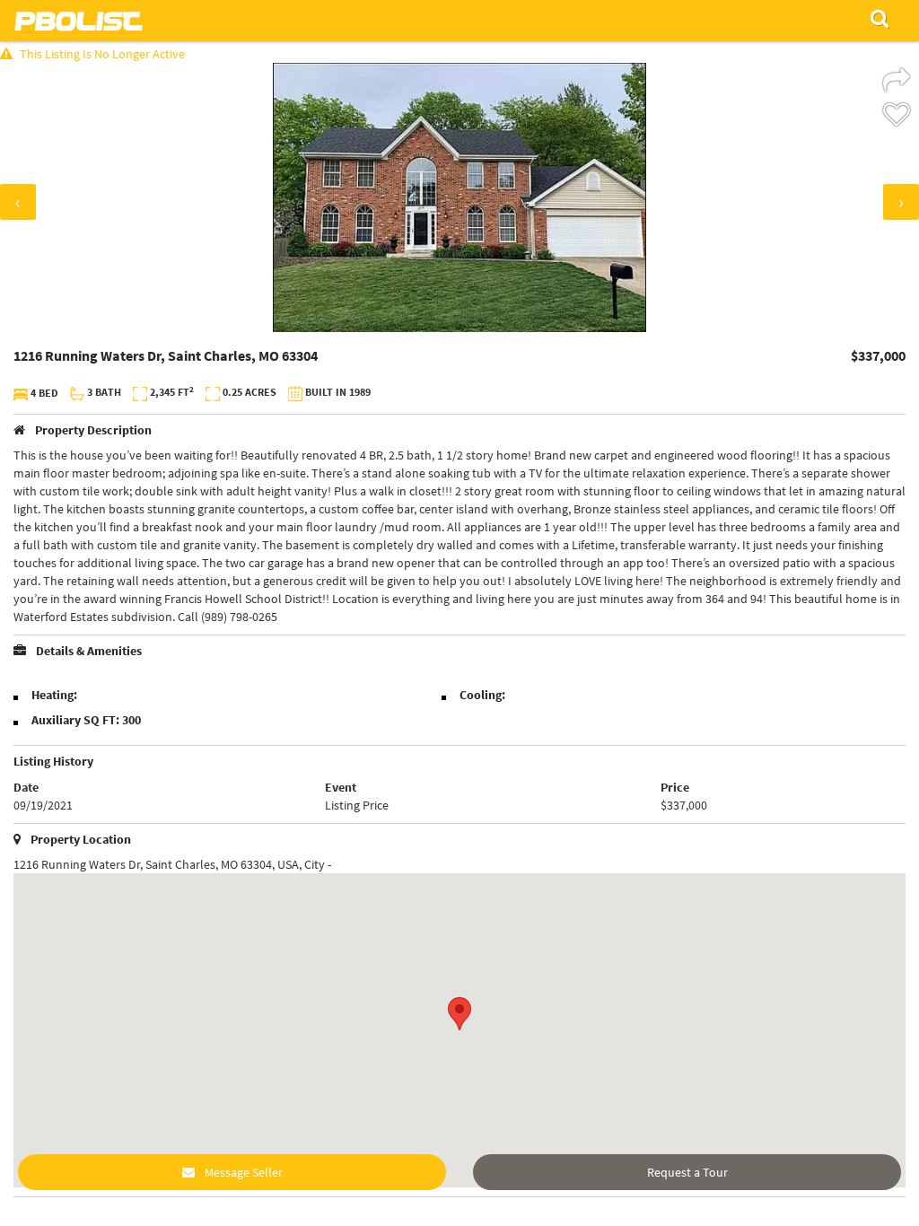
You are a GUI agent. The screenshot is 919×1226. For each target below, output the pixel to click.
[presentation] (18, 202)
